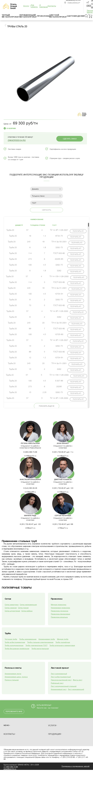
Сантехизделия (75, 16)
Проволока (43, 16)
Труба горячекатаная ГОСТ (36, 645)
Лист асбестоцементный (61, 677)
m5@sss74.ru (30, 528)
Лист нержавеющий (76, 689)
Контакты (52, 6)
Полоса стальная (12, 680)
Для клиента (34, 6)
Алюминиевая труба (47, 639)
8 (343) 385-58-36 (30, 488)
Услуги (26, 6)
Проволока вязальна (59, 617)
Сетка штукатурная (12, 611)
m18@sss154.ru (30, 456)
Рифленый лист (57, 683)
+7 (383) (11, 767)
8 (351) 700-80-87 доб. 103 (62, 488)
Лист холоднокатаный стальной (63, 686)
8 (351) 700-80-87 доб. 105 (30, 524)
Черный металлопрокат (10, 16)
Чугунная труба (11, 639)
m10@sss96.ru (30, 492)
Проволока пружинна (59, 611)
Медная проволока (58, 605)
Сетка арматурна (12, 605)
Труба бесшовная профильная (17, 649)
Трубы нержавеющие (27, 639)
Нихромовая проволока (60, 608)
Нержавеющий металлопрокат (28, 16)
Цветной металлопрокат (58, 16)
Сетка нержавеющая (28, 605)
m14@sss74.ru (62, 456)
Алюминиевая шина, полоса (16, 677)
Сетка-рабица (26, 611)
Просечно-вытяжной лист (61, 680)
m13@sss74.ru (62, 492)
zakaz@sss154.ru (17, 140)
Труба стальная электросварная (40, 642)
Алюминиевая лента (13, 674)
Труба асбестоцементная (15, 642)
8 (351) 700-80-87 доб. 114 (62, 452)
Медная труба (62, 639)
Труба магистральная (40, 649)
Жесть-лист (77, 680)
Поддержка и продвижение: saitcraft (75, 766)
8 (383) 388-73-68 (30, 452)
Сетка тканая (23, 608)
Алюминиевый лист (59, 689)
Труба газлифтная (62, 642)
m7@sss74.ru (63, 528)
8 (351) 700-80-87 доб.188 (63, 524)
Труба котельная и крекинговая (62, 645)
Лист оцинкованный (59, 674)
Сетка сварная (11, 608)
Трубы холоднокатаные (14, 645)
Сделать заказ (70, 139)
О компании (43, 6)
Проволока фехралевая (60, 614)
